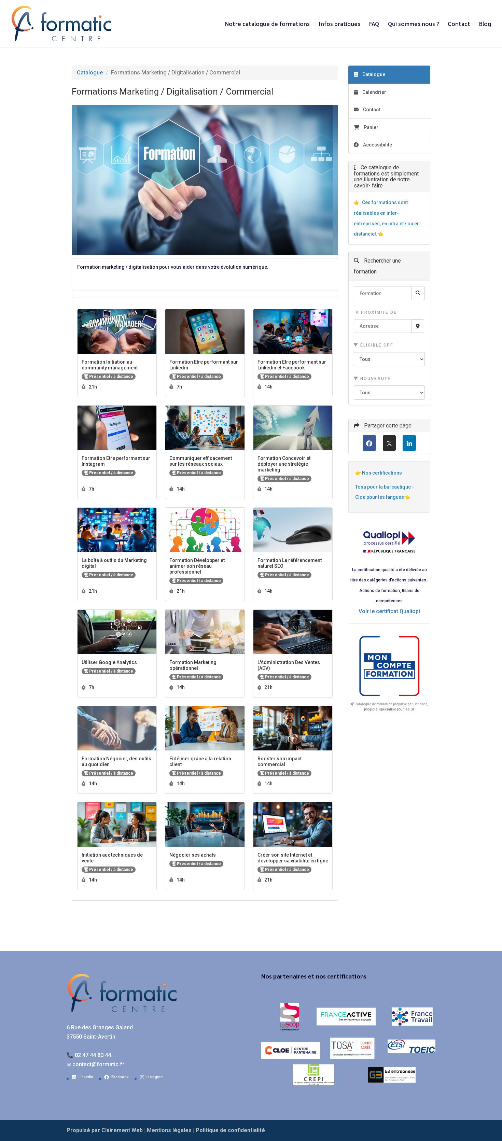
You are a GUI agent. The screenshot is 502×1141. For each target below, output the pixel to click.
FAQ (374, 24)
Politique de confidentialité (230, 1130)
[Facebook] (369, 443)
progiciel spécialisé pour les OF (389, 709)
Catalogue (90, 72)
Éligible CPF (376, 345)
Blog (485, 24)
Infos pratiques (339, 24)
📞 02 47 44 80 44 (89, 1055)
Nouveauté (375, 378)
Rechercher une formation (377, 266)
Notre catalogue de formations (267, 24)
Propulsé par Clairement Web (105, 1130)
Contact (459, 24)
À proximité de (375, 312)
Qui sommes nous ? (413, 24)
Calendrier (373, 92)
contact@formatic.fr (98, 1064)
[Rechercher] (418, 293)
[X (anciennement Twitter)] (389, 443)
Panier (371, 127)
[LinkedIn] (409, 443)
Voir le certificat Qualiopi (389, 611)
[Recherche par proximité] (418, 326)
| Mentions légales (168, 1130)
